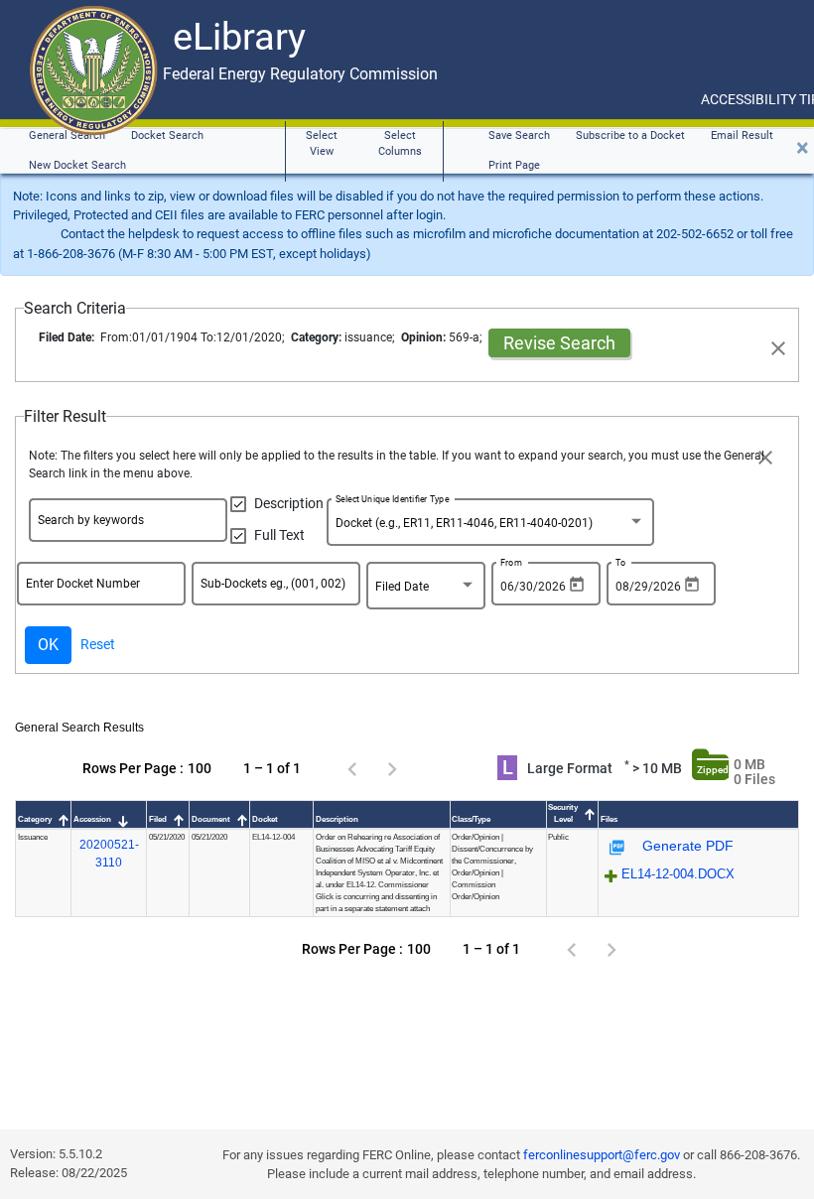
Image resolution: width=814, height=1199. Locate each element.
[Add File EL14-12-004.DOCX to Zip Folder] (611, 877)
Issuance (33, 837)
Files (611, 819)
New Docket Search (77, 165)
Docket (265, 819)
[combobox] (490, 525)
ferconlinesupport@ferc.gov (601, 1154)
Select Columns (400, 144)
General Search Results (79, 727)
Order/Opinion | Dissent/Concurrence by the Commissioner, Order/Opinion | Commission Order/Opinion (492, 867)
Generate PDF (686, 846)
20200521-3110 (109, 853)
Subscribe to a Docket (630, 135)
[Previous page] (352, 768)
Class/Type (471, 819)
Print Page (514, 165)
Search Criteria (75, 308)
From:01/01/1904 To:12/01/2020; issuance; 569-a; (263, 337)
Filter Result (65, 416)
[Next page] (392, 768)
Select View (322, 144)
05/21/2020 (167, 837)
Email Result (742, 135)
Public (558, 837)
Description (337, 819)
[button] (43, 820)
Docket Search (167, 135)
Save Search (519, 135)
